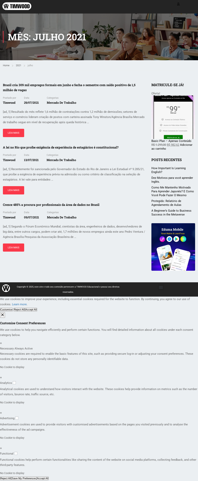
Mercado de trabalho (61, 102)
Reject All (19, 309)
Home (6, 65)
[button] (161, 287)
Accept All (31, 309)
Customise (6, 309)
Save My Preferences (24, 478)
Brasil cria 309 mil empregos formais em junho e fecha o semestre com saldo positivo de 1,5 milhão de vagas (69, 87)
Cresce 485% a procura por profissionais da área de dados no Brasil (51, 205)
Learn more (19, 304)
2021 (18, 65)
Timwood (9, 102)
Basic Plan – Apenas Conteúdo (171, 141)
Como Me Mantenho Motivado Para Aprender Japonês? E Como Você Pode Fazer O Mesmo (172, 191)
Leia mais (14, 131)
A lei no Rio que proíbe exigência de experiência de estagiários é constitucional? (61, 147)
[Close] (2, 315)
